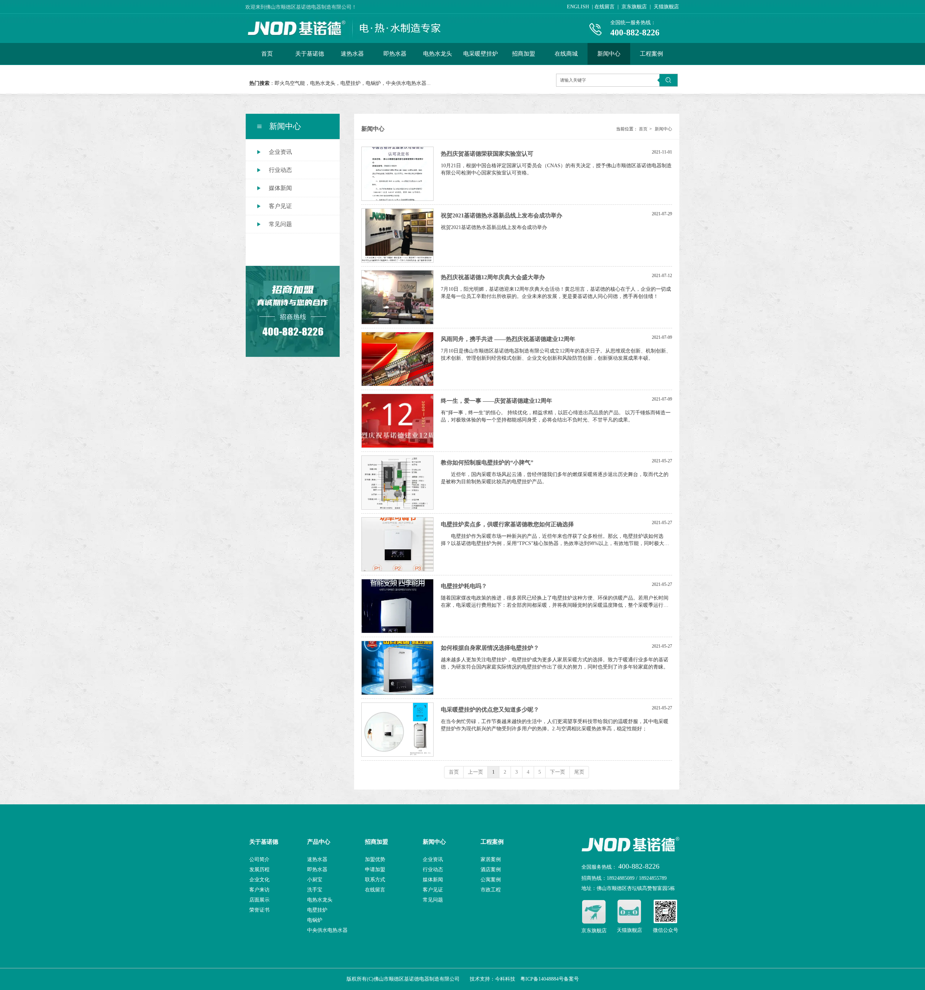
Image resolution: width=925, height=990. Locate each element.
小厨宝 (314, 879)
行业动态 (433, 869)
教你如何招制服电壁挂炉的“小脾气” (487, 462)
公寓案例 (491, 879)
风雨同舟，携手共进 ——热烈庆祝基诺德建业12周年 (508, 339)
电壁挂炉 (317, 910)
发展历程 (259, 869)
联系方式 (375, 879)
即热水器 (317, 869)
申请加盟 (375, 869)
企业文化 (259, 879)
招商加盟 (376, 842)
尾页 (579, 772)
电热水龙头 (319, 900)
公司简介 (259, 859)
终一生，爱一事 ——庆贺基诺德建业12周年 (496, 401)
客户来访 (259, 889)
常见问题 (433, 900)
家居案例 (491, 859)
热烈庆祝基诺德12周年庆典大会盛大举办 (493, 277)
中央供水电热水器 (327, 930)
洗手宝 (314, 889)
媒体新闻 (433, 879)
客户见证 (433, 889)
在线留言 (375, 889)
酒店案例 (491, 869)
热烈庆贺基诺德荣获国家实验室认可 (487, 154)
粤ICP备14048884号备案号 (549, 979)
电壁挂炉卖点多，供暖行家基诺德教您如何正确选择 (507, 524)
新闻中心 (663, 128)
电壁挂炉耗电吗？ (464, 586)
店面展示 (259, 900)
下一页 (557, 772)
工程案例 (492, 842)
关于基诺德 (263, 842)
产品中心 (318, 842)
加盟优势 (375, 859)
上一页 (475, 772)
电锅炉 (314, 920)
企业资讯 (433, 859)
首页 (643, 128)
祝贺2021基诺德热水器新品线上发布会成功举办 (501, 215)
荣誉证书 (259, 910)
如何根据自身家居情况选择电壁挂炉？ (490, 648)
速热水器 (317, 859)
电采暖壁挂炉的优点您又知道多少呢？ (490, 709)
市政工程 (491, 889)
